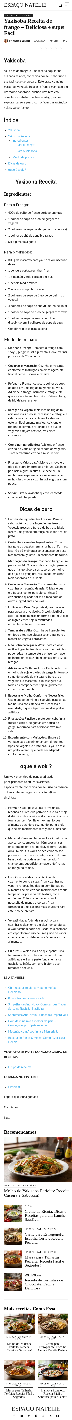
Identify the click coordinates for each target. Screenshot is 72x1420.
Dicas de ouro (17, 163)
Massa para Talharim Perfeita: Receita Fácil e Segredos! (44, 1261)
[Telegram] (36, 1416)
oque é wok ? (17, 169)
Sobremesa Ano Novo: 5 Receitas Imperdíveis (38, 1014)
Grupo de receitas (19, 1067)
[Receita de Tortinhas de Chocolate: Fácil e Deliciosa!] (13, 1282)
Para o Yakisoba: (27, 151)
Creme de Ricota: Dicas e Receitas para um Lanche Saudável (45, 1215)
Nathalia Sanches (21, 41)
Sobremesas (33, 1275)
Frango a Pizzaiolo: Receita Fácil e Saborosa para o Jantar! (52, 1394)
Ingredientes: (20, 140)
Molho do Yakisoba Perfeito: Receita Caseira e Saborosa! (37, 1193)
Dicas (29, 1206)
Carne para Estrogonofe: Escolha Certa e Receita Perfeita (44, 1238)
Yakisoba (14, 130)
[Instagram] (21, 1416)
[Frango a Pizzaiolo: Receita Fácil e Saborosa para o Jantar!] (53, 1370)
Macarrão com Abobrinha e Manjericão (33, 1031)
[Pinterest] (28, 1416)
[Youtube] (57, 1416)
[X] (50, 1416)
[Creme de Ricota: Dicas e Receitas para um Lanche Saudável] (13, 1213)
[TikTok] (43, 1416)
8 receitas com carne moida (26, 998)
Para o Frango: (26, 144)
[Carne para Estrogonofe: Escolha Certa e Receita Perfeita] (13, 1236)
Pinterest (14, 1087)
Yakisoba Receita (19, 136)
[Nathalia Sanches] (6, 41)
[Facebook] (14, 1416)
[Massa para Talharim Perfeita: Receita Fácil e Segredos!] (13, 1259)
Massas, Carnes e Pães (18, 15)
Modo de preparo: (24, 157)
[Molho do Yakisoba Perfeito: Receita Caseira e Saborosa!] (38, 1159)
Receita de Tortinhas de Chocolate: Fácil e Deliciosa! (44, 1284)
